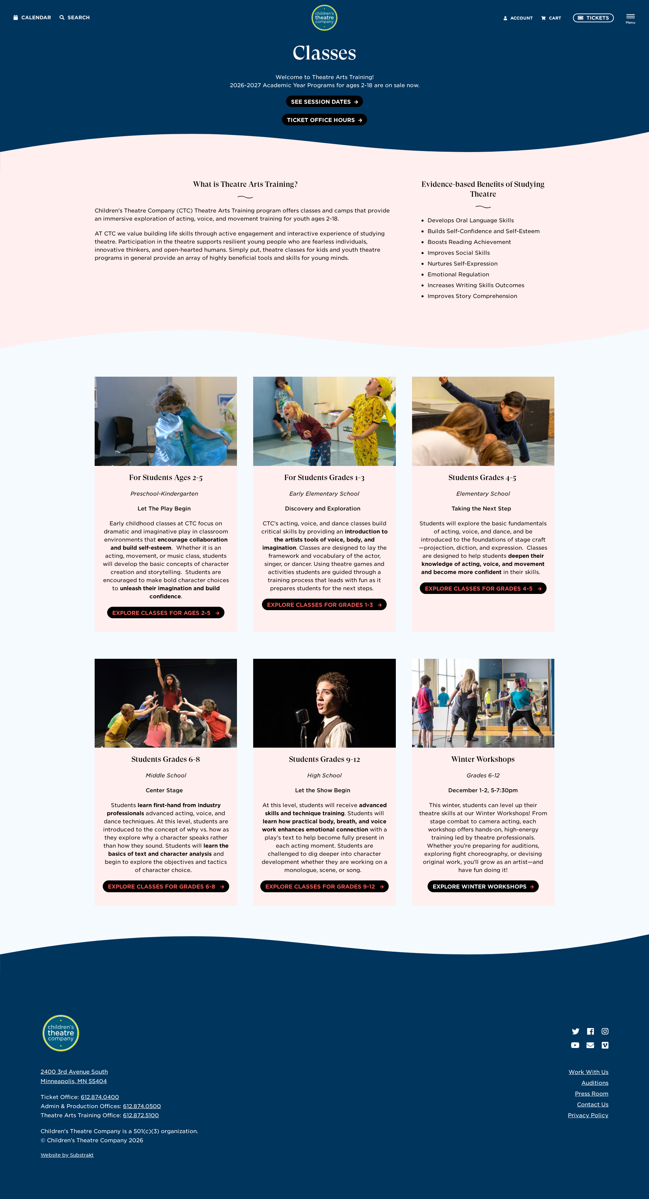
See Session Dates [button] (321, 101)
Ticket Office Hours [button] (321, 119)
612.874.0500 (142, 1105)
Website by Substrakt (67, 1155)
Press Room (591, 1093)
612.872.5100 (141, 1114)
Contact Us (592, 1104)
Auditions (594, 1082)
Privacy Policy (588, 1114)
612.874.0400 (100, 1096)
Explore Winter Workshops (480, 886)
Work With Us (588, 1071)
